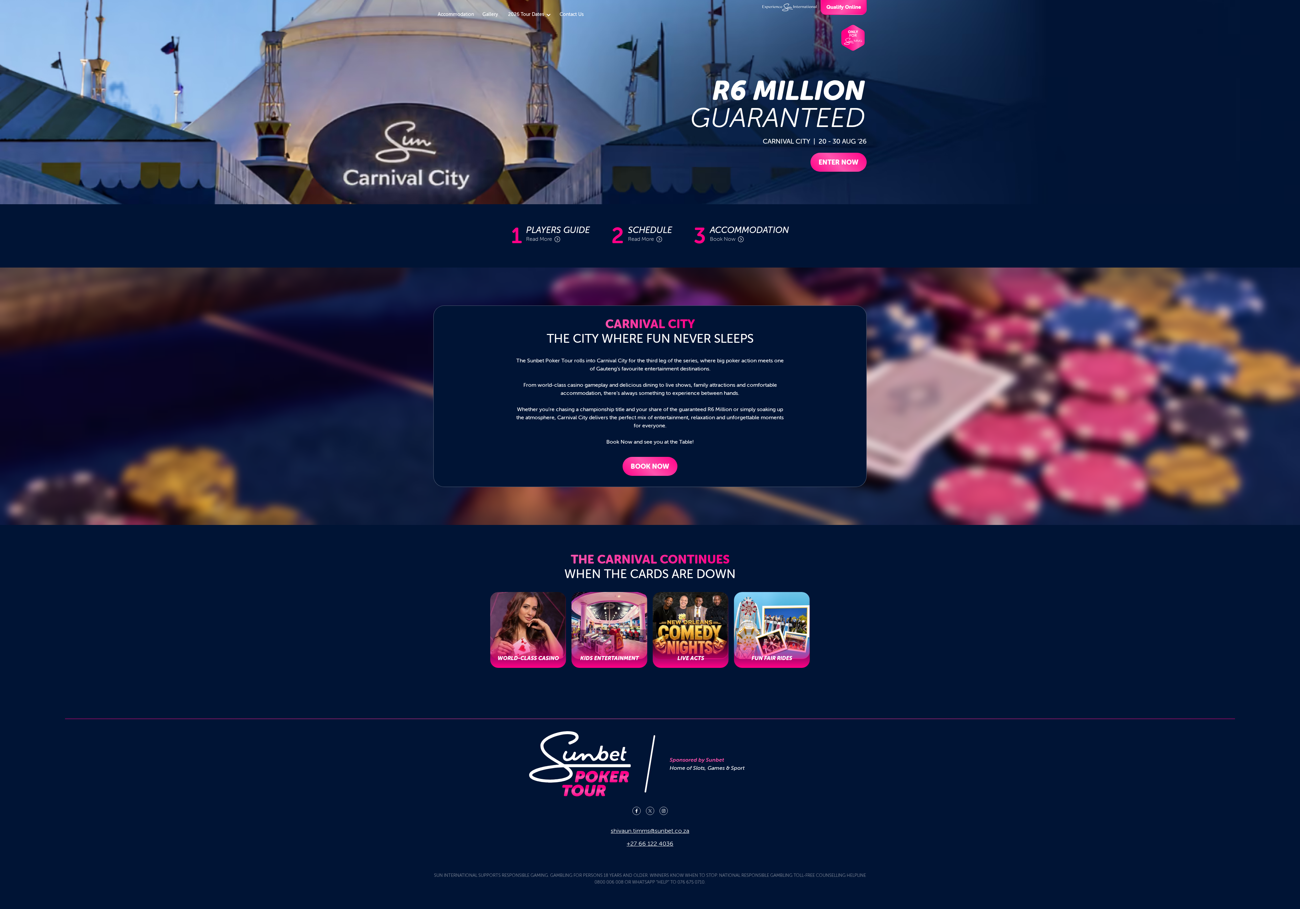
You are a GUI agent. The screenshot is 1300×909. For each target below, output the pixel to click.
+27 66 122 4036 (650, 843)
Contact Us (572, 14)
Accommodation (456, 14)
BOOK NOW (650, 466)
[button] (529, 14)
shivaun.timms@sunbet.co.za (650, 830)
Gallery (490, 14)
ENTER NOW (839, 162)
